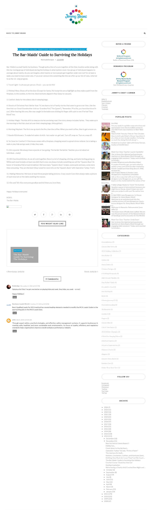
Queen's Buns (78, 49)
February (109, 489)
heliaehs (68, 328)
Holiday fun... (110, 446)
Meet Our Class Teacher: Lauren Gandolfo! (127, 152)
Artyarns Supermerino (110, 345)
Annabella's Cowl (108, 287)
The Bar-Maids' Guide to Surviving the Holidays (23, 257)
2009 (106, 499)
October (109, 470)
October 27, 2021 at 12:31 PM (39, 304)
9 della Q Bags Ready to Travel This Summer (127, 185)
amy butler (106, 255)
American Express (108, 341)
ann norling (106, 291)
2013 (106, 434)
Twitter (104, 389)
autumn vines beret (109, 359)
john (14, 320)
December (110, 438)
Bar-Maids (24, 49)
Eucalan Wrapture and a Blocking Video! (126, 162)
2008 (106, 501)
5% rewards (106, 309)
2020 (106, 417)
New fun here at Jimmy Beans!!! (117, 443)
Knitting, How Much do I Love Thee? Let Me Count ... (125, 458)
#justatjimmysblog (108, 305)
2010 (106, 496)
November (110, 441)
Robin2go (16, 286)
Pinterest (105, 387)
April (108, 484)
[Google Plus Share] (52, 214)
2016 (106, 426)
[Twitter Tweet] (35, 214)
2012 (106, 436)
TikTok (104, 393)
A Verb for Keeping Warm (111, 336)
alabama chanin (107, 350)
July (107, 477)
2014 (106, 431)
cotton (104, 260)
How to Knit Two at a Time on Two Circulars (127, 134)
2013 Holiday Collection (110, 251)
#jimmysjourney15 (108, 300)
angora (104, 318)
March (108, 487)
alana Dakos (106, 264)
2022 (106, 412)
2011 (106, 494)
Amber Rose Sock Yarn (110, 368)
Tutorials (105, 109)
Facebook (105, 383)
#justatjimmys (107, 242)
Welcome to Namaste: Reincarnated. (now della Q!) (127, 208)
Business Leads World (21, 304)
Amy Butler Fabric (108, 282)
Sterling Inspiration (113, 465)
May (108, 482)
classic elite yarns (108, 247)
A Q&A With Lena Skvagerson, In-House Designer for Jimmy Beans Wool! (126, 196)
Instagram (105, 385)
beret (104, 296)
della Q (104, 99)
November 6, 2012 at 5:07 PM (30, 286)
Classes (104, 105)
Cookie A (105, 314)
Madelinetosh (107, 101)
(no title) (114, 123)
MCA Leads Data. (36, 310)
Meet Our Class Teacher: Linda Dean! (125, 220)
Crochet (105, 107)
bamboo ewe (106, 363)
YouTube (105, 391)
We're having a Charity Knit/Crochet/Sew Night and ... (125, 467)
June (108, 479)
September (110, 472)
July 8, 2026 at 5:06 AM (24, 320)
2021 (106, 414)
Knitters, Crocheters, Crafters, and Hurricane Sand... (125, 455)
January (109, 492)
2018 (106, 422)
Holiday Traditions (39, 49)
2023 (106, 410)
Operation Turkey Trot (60, 49)
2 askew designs (108, 269)
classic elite (106, 323)
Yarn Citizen (106, 103)
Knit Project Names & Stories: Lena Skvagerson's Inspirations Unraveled (124, 174)
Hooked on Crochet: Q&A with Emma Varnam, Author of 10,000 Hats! (128, 144)
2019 (106, 419)
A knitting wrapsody (109, 274)
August (109, 475)
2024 (106, 407)
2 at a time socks (108, 327)
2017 (106, 424)
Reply (14, 297)
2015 (106, 429)
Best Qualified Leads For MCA (23, 307)
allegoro (104, 354)
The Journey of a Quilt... (114, 453)
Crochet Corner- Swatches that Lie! (119, 463)
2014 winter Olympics (110, 332)
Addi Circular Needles (109, 278)
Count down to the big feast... (117, 448)
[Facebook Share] (44, 214)
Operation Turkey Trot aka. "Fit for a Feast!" (122, 451)
